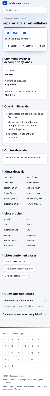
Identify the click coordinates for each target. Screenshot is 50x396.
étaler (10, 193)
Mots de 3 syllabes (17, 261)
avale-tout (8, 245)
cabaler (11, 203)
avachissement (11, 229)
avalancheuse (10, 240)
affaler (10, 198)
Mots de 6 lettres (16, 275)
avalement (31, 245)
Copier (14, 45)
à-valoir (7, 219)
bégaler (34, 198)
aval (28, 229)
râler (9, 182)
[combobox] (25, 10)
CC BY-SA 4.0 (17, 389)
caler (9, 177)
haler (32, 177)
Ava (5, 224)
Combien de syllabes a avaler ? (18, 300)
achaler (34, 193)
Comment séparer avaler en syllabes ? (22, 314)
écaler (33, 182)
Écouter (29, 45)
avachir (30, 224)
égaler (10, 187)
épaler (33, 187)
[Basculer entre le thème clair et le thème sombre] (44, 3)
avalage (7, 235)
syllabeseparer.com (10, 18)
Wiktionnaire (42, 386)
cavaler (34, 203)
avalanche (31, 235)
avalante (30, 240)
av (28, 219)
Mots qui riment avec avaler (19, 268)
